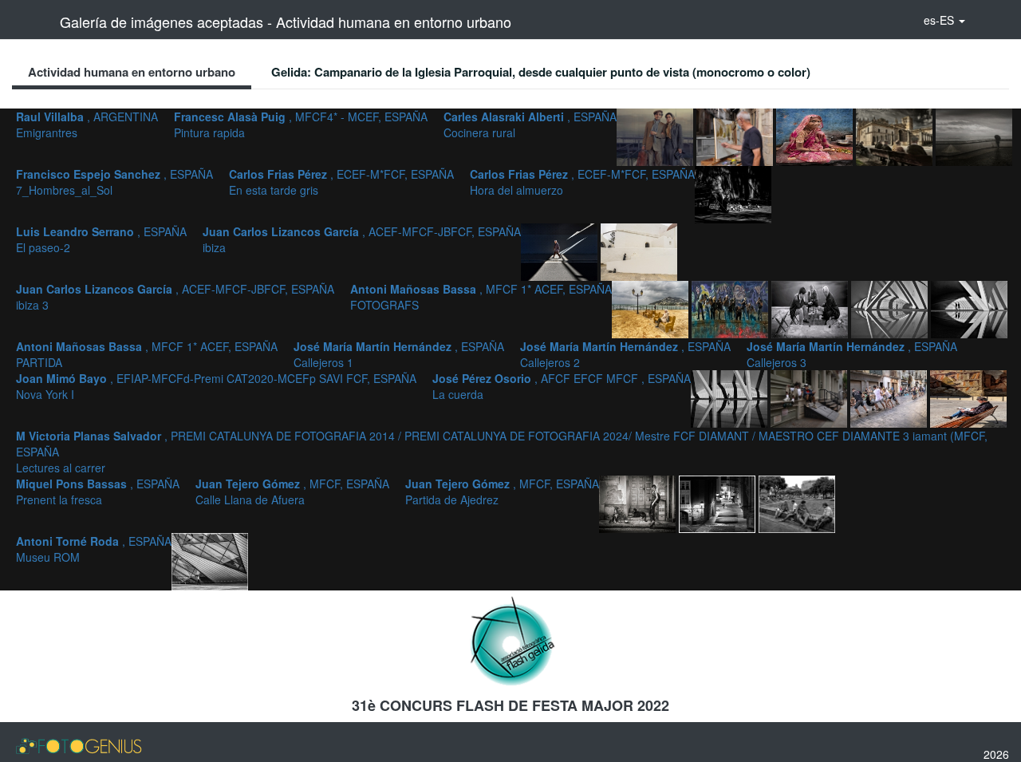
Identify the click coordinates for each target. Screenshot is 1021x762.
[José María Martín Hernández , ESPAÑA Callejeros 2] (969, 308)
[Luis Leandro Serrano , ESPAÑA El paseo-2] (561, 251)
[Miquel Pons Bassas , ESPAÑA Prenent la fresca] (639, 503)
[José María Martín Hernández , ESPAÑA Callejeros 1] (891, 308)
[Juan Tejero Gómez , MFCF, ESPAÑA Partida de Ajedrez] (797, 503)
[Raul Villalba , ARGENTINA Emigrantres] (656, 136)
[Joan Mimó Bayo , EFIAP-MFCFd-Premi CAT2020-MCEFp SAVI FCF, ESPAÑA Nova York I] (810, 397)
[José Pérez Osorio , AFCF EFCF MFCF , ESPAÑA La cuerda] (890, 397)
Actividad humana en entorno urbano (131, 72)
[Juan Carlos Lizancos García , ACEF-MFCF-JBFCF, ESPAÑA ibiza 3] (652, 308)
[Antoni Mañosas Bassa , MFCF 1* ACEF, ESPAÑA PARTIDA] (811, 308)
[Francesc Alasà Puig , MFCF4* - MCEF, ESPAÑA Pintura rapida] (736, 136)
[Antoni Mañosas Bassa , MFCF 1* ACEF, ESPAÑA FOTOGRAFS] (731, 308)
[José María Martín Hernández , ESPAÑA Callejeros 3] (731, 397)
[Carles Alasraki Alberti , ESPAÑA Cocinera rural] (816, 136)
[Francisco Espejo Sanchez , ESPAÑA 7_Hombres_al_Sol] (896, 136)
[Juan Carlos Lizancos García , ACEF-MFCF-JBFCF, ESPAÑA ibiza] (639, 251)
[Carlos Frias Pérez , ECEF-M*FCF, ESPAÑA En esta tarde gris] (974, 136)
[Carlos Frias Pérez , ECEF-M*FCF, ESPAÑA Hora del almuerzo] (733, 193)
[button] (944, 20)
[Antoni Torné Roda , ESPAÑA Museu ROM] (209, 560)
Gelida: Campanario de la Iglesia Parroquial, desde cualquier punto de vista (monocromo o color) (540, 72)
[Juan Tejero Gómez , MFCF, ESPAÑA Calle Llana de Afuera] (719, 503)
